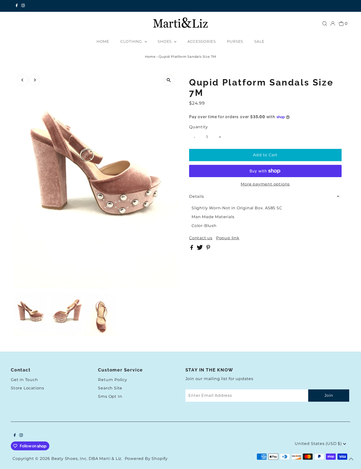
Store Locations (27, 388)
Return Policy (112, 379)
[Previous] (22, 79)
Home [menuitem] (103, 41)
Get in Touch (24, 379)
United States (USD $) (319, 443)
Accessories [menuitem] (201, 41)
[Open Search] (324, 23)
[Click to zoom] (168, 80)
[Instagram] (23, 6)
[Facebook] (16, 6)
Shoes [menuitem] (165, 41)
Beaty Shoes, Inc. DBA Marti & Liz (86, 458)
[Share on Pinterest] (208, 248)
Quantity (198, 127)
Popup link (227, 238)
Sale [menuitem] (259, 41)
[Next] (34, 79)
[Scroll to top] (351, 459)
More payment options (265, 184)
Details (196, 196)
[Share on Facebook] (192, 248)
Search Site (110, 388)
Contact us (200, 238)
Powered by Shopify (146, 458)
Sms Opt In (110, 396)
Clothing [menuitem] (131, 41)
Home (150, 56)
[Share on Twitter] (200, 248)
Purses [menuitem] (235, 41)
